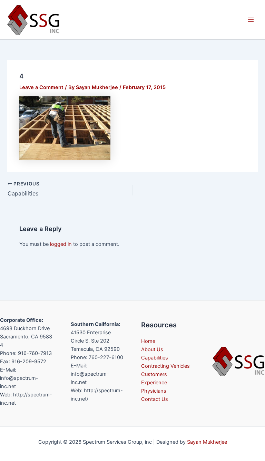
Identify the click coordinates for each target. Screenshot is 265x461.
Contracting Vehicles (165, 366)
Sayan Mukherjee (207, 442)
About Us (152, 349)
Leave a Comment (41, 87)
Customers (154, 374)
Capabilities (154, 358)
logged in (61, 244)
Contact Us (154, 399)
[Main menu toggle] (251, 19)
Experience (154, 383)
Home (148, 341)
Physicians (153, 391)
